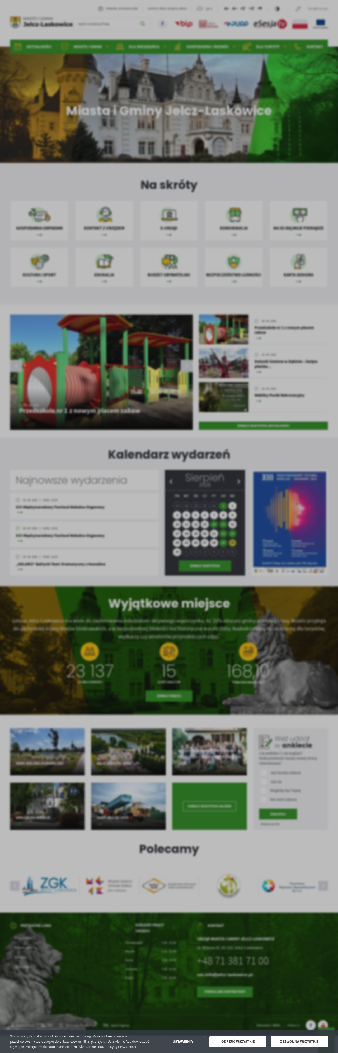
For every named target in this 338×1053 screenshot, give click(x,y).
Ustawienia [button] (183, 1041)
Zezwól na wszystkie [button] (299, 1041)
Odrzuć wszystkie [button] (238, 1041)
